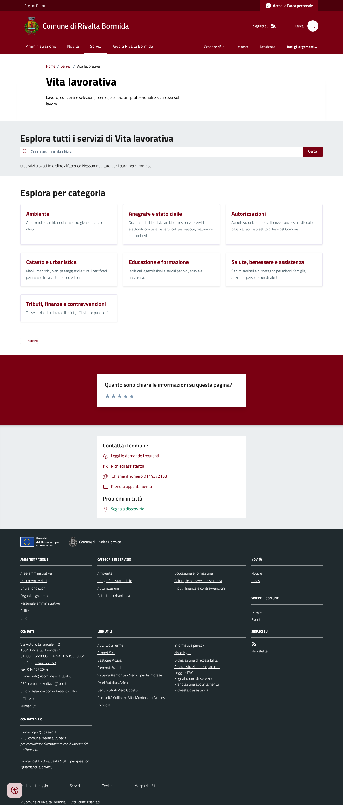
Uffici (24, 618)
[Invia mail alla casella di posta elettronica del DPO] (44, 732)
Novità (73, 46)
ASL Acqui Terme (110, 645)
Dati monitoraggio (34, 785)
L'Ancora (103, 705)
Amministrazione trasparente (197, 666)
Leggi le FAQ (184, 672)
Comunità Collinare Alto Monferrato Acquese (132, 697)
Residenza (267, 46)
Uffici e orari (29, 698)
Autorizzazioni (108, 588)
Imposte (242, 46)
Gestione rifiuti (214, 46)
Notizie (256, 573)
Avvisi (255, 580)
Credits (107, 785)
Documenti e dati (33, 580)
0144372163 (45, 662)
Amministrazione (41, 46)
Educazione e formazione (193, 573)
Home (50, 66)
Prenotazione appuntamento (196, 684)
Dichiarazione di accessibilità (196, 660)
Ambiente (104, 573)
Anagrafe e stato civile (114, 580)
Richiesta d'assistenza (191, 690)
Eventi (256, 619)
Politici (25, 610)
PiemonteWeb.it (109, 667)
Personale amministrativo (40, 603)
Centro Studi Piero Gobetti (117, 690)
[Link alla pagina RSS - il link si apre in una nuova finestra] (273, 26)
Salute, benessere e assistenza (198, 580)
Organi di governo (34, 595)
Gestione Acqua (109, 660)
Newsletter (260, 651)
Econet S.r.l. (106, 652)
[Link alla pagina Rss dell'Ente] (254, 644)
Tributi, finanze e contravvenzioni (199, 588)
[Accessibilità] (14, 790)
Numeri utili (29, 706)
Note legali (182, 652)
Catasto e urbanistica (113, 595)
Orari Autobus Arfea (112, 682)
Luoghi (256, 612)
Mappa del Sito (146, 785)
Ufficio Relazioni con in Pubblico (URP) (49, 691)
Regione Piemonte (36, 5)
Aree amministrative (36, 573)
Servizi (96, 46)
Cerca (312, 151)
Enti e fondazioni (33, 588)
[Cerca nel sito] (311, 26)
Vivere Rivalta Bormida (133, 46)
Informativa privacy (189, 645)
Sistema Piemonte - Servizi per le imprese (129, 675)
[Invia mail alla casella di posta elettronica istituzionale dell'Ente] (51, 676)
